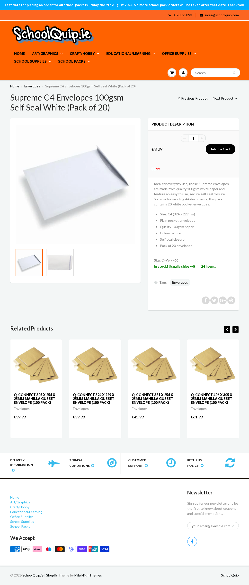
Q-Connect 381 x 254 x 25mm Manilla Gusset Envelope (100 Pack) (152, 399)
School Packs (72, 61)
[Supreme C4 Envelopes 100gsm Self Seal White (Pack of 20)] (75, 184)
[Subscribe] (232, 526)
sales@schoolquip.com (222, 15)
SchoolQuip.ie (33, 575)
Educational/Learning (128, 53)
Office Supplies (177, 53)
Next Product (223, 98)
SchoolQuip (230, 575)
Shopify (52, 575)
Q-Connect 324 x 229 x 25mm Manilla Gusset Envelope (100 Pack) (93, 399)
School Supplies (30, 61)
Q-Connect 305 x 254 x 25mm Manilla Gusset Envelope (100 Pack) (34, 399)
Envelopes (32, 86)
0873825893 (182, 15)
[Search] (234, 73)
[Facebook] (192, 541)
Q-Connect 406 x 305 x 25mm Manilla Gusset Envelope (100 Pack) (211, 399)
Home (19, 53)
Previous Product (194, 98)
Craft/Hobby (82, 53)
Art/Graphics (45, 53)
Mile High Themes (88, 575)
